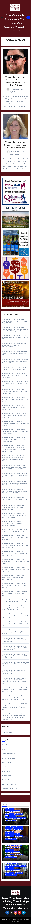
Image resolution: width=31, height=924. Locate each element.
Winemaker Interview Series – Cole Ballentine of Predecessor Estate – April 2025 (14, 577)
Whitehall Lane (18, 829)
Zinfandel (13, 816)
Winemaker (18, 813)
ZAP (6, 816)
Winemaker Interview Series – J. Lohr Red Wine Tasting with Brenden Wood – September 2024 (15, 697)
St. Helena (19, 827)
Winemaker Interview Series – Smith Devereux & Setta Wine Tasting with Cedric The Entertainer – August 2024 (14, 715)
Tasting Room (6, 775)
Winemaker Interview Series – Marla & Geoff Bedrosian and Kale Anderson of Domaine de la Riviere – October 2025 (14, 447)
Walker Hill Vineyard (11, 865)
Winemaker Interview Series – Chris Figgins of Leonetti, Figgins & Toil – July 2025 (15, 515)
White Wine (8, 829)
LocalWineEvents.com (9, 767)
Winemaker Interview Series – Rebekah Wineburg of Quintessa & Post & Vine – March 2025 (14, 607)
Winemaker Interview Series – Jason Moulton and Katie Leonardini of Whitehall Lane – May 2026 (15, 329)
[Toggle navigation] (2, 18)
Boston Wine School (8, 754)
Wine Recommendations (12, 811)
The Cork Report (7, 780)
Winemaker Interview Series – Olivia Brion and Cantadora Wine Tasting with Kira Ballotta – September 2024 (15, 705)
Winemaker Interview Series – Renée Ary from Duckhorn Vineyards (15, 145)
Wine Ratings (9, 809)
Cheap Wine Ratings (8, 758)
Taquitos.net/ (6, 771)
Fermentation (6, 762)
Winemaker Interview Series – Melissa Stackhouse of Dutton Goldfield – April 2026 (14, 345)
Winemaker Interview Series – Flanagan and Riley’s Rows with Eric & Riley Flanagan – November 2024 (14, 680)
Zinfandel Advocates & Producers (15, 818)
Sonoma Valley (9, 827)
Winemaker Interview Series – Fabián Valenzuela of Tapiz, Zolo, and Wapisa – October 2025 (14, 467)
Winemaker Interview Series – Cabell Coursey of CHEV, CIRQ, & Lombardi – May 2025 (15, 545)
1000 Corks (5, 749)
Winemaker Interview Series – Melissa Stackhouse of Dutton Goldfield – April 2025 (14, 585)
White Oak (22, 865)
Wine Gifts (17, 847)
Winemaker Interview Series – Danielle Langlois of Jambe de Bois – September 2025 (14, 483)
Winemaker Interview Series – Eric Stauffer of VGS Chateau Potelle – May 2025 (14, 553)
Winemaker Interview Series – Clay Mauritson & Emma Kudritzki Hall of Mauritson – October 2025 (13, 457)
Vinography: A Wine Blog (10, 789)
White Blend (17, 845)
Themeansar (15, 921)
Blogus (25, 919)
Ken (11, 89)
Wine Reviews (9, 813)
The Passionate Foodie (9, 784)
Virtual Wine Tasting (11, 863)
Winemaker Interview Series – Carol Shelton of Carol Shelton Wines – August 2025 (15, 491)
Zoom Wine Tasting (11, 820)
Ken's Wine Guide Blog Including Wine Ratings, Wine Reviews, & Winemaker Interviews (15, 23)
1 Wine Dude (6, 745)
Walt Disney (8, 845)
